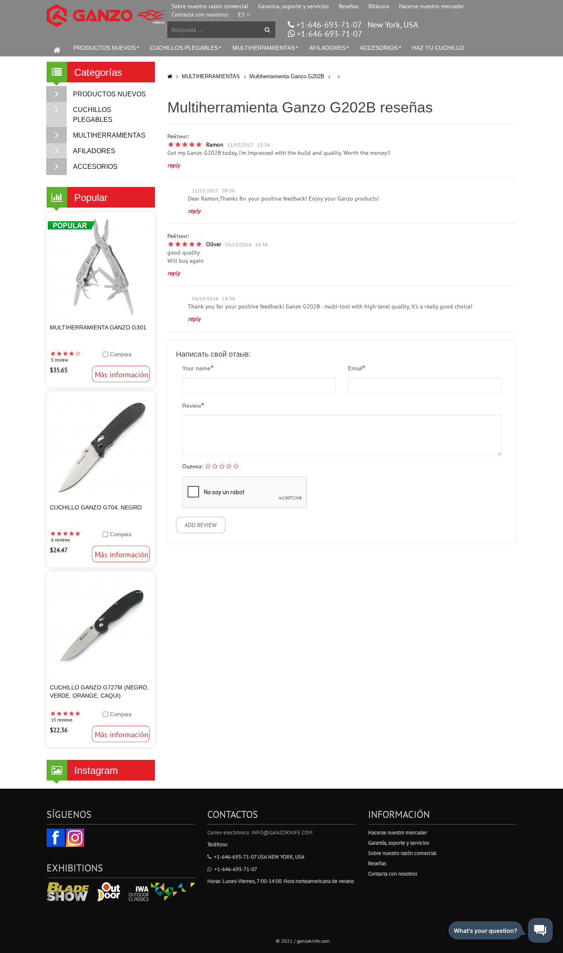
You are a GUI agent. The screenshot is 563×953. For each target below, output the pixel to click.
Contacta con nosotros (199, 14)
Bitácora (378, 6)
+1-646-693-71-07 (327, 24)
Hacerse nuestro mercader (431, 6)
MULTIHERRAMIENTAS (263, 47)
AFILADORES (327, 47)
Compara (120, 354)
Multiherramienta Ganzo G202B (286, 76)
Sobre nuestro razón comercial (209, 6)
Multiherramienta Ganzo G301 (98, 327)
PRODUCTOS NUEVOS (104, 47)
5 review (59, 360)
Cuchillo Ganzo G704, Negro (96, 507)
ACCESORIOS (379, 47)
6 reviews (60, 540)
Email (356, 368)
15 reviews (62, 720)
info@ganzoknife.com (281, 832)
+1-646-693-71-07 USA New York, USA (259, 856)
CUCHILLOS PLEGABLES (184, 47)
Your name (197, 368)
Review (193, 405)
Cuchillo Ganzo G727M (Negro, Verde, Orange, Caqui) (99, 691)
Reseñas (349, 6)
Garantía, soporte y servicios (293, 6)
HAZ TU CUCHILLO (438, 47)
